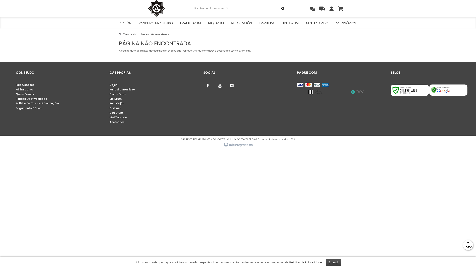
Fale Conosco (25, 85)
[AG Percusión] (156, 8)
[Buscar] (282, 8)
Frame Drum (118, 94)
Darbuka (115, 108)
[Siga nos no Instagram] (232, 85)
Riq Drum (116, 99)
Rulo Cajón (117, 103)
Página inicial (130, 34)
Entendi (333, 262)
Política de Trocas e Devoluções (38, 103)
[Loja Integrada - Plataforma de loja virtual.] (238, 145)
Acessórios (117, 122)
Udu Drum (116, 113)
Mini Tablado (118, 117)
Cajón (114, 85)
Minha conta (24, 89)
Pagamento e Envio (28, 108)
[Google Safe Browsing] (448, 90)
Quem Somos (25, 94)
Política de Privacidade (31, 99)
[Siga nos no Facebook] (208, 85)
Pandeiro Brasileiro (122, 89)
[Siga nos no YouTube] (220, 85)
